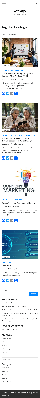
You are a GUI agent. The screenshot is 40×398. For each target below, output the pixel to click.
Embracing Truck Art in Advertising (12, 303)
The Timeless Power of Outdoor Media (14, 306)
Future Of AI (7, 266)
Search (4, 291)
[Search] (36, 3)
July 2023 (4, 352)
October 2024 (6, 342)
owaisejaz (6, 79)
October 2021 (6, 359)
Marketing (19, 70)
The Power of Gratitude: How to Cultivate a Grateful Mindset (20, 310)
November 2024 (7, 338)
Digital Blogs (7, 70)
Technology (30, 135)
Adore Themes (7, 395)
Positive (4, 374)
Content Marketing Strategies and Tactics (18, 203)
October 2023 (6, 349)
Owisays (20, 10)
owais (5, 206)
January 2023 (6, 356)
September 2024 (7, 345)
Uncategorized (6, 381)
